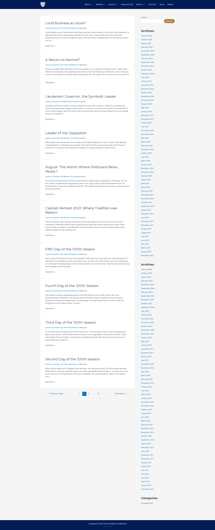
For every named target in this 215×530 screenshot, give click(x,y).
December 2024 (147, 51)
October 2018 (146, 104)
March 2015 (145, 161)
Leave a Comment (52, 28)
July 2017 (145, 127)
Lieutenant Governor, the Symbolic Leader (80, 96)
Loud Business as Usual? (65, 23)
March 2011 (145, 248)
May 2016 (145, 138)
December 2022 (147, 66)
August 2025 (146, 43)
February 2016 (146, 146)
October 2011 (146, 229)
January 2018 (146, 111)
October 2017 (146, 123)
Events (139, 4)
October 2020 (146, 92)
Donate (112, 4)
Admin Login (107, 526)
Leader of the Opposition (66, 133)
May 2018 (145, 108)
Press (170, 4)
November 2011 (147, 225)
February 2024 (147, 58)
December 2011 (147, 221)
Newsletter (127, 4)
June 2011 (145, 240)
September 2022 (147, 74)
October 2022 (146, 70)
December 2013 (147, 195)
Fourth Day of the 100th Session (72, 286)
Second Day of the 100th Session (72, 359)
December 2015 (147, 149)
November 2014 (147, 172)
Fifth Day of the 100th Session (70, 249)
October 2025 (146, 39)
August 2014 (146, 180)
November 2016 (147, 134)
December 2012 (147, 214)
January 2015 (146, 164)
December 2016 (147, 130)
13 (98, 394)
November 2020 (147, 89)
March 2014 (145, 187)
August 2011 (146, 233)
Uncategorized (147, 503)
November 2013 (147, 199)
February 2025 (147, 47)
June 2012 (145, 217)
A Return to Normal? (62, 60)
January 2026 (146, 36)
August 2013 (146, 210)
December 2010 (147, 255)
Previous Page (56, 394)
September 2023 (148, 62)
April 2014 (145, 183)
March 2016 (145, 142)
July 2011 (144, 236)
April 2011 (145, 244)
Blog (162, 4)
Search (144, 17)
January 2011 (146, 252)
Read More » (50, 46)
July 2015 (145, 157)
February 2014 (147, 191)
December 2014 (147, 168)
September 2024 (148, 55)
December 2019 (147, 100)
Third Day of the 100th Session (70, 322)
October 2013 (146, 202)
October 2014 (146, 176)
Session (99, 4)
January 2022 (146, 81)
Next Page (120, 394)
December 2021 (147, 85)
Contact (152, 4)
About (88, 4)
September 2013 (147, 206)
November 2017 (147, 119)
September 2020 (147, 96)
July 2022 (145, 77)
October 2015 (146, 153)
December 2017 (147, 115)
